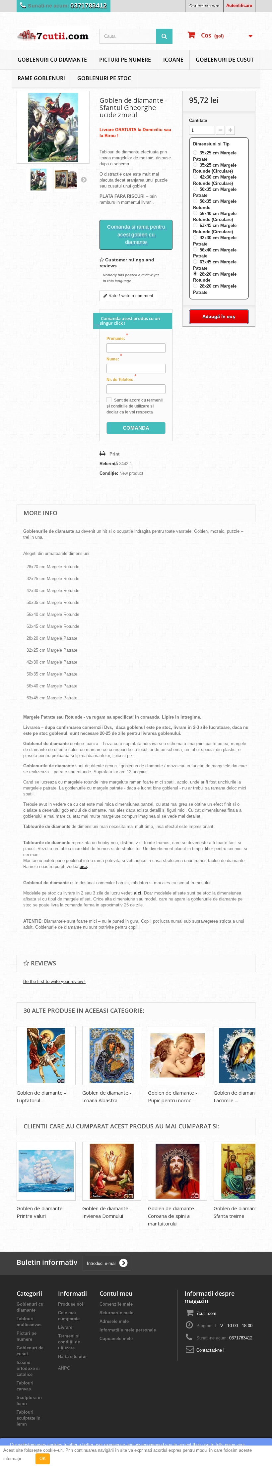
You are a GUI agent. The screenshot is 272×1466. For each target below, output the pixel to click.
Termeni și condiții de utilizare (69, 1341)
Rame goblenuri (41, 78)
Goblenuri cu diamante (52, 59)
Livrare (65, 1327)
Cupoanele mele (116, 1338)
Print (114, 454)
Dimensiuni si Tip (212, 143)
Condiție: (109, 473)
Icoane (173, 59)
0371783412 (87, 5)
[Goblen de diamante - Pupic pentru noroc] (177, 1055)
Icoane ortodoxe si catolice (28, 1368)
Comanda (136, 428)
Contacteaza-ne (204, 5)
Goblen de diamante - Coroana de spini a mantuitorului (172, 1216)
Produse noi (70, 1304)
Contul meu (116, 1293)
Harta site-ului (72, 1356)
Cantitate (198, 120)
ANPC (64, 1368)
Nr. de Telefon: (121, 379)
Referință (109, 463)
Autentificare (239, 5)
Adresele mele (114, 1321)
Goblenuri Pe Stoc (104, 78)
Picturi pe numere (125, 59)
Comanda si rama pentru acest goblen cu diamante (136, 234)
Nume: (114, 358)
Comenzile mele (116, 1304)
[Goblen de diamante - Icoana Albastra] (111, 1055)
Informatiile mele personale (128, 1330)
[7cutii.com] (53, 34)
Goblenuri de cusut (225, 59)
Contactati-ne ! (210, 1350)
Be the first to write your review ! (54, 981)
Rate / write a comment (130, 295)
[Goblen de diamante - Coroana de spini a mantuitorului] (177, 1171)
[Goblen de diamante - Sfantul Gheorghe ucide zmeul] (38, 179)
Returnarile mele (116, 1312)
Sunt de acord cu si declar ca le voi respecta (134, 406)
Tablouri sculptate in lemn (28, 1418)
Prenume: (117, 338)
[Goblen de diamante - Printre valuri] (46, 1171)
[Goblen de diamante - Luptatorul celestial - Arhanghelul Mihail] (46, 1055)
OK (42, 1458)
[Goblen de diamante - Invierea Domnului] (111, 1171)
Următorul (83, 179)
